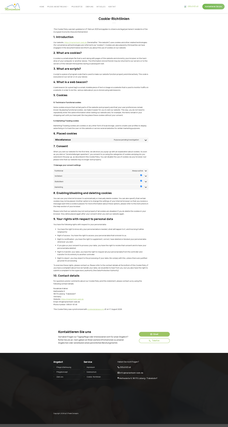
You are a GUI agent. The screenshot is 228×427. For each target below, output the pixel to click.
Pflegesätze (77, 7)
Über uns (89, 7)
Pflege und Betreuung (57, 7)
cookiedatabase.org (96, 309)
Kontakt (112, 7)
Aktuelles (100, 7)
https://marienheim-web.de (75, 42)
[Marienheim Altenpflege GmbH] (9, 6)
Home (42, 7)
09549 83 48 (193, 6)
